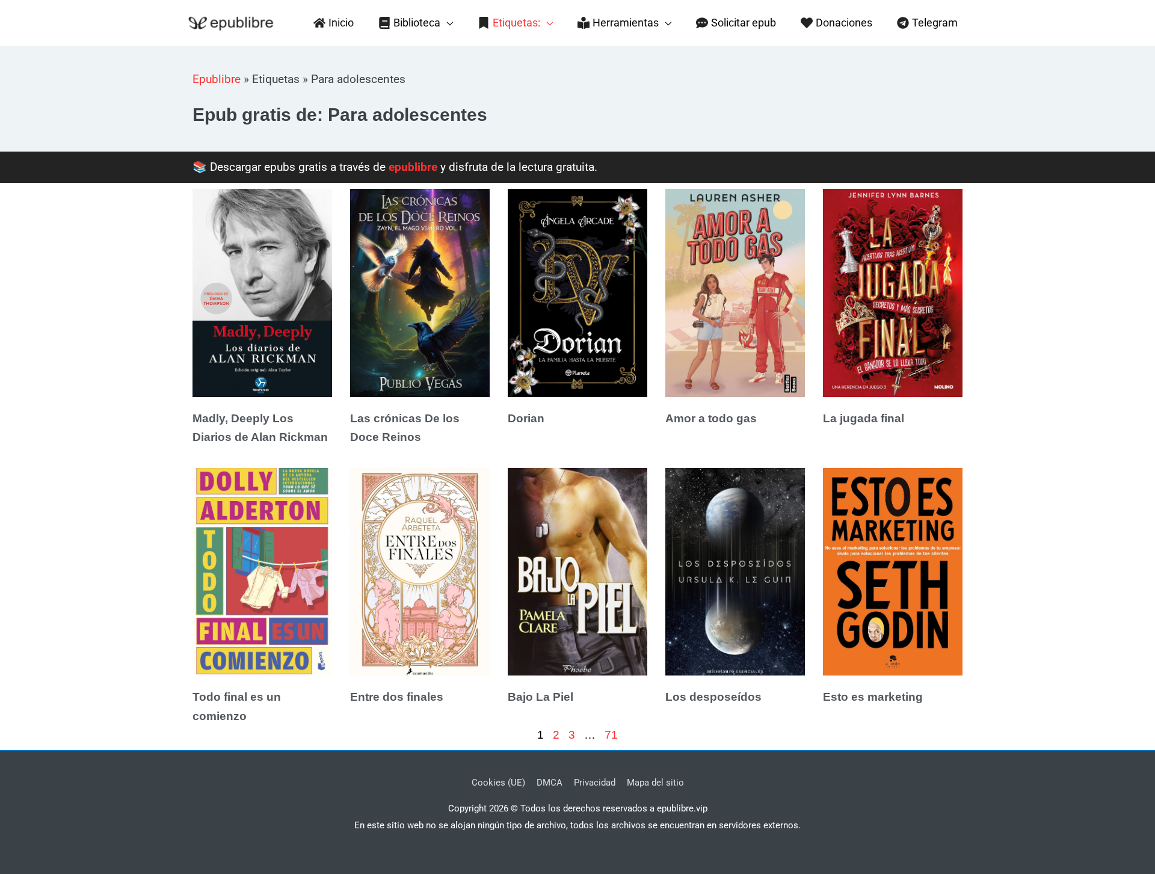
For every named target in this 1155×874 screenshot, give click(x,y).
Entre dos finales (396, 697)
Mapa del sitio (655, 782)
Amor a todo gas (711, 418)
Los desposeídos (713, 697)
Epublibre (216, 79)
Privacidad (594, 782)
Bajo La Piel (540, 697)
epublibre (413, 167)
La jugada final (863, 418)
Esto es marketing (873, 697)
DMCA (549, 782)
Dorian (526, 418)
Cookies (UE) (498, 782)
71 (611, 734)
